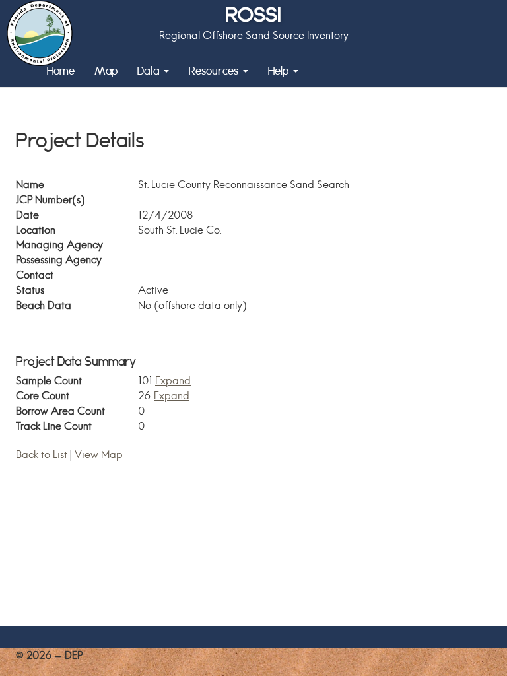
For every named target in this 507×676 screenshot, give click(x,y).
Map (106, 70)
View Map (99, 454)
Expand (173, 380)
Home (61, 70)
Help (280, 70)
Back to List (41, 454)
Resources (215, 70)
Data (149, 70)
